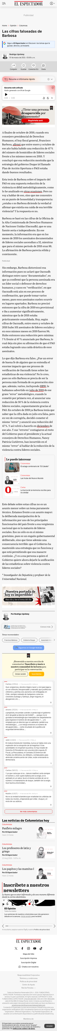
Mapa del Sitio (28, 954)
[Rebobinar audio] (44, 98)
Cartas (23, 487)
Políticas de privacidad (28, 981)
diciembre (43, 426)
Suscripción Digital (28, 962)
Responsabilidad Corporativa (28, 975)
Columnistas (25, 463)
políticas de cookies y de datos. (24, 1029)
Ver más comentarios (28, 811)
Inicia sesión (26, 916)
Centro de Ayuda (28, 985)
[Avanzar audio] (48, 98)
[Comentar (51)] (33, 65)
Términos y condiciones (29, 978)
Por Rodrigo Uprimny (20, 614)
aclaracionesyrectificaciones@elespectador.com (28, 1005)
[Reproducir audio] (6, 94)
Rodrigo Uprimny (16, 54)
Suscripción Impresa (28, 958)
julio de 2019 (36, 390)
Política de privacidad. (42, 930)
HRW (43, 386)
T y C (25, 930)
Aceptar (49, 1026)
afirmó (17, 144)
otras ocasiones (33, 191)
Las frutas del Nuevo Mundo (32, 478)
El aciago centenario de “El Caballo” (35, 466)
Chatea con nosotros (30, 967)
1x (52, 98)
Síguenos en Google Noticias (30, 648)
